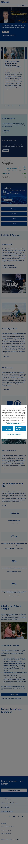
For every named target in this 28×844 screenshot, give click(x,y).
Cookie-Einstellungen (14, 434)
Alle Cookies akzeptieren (20, 428)
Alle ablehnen (8, 428)
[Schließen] (25, 407)
